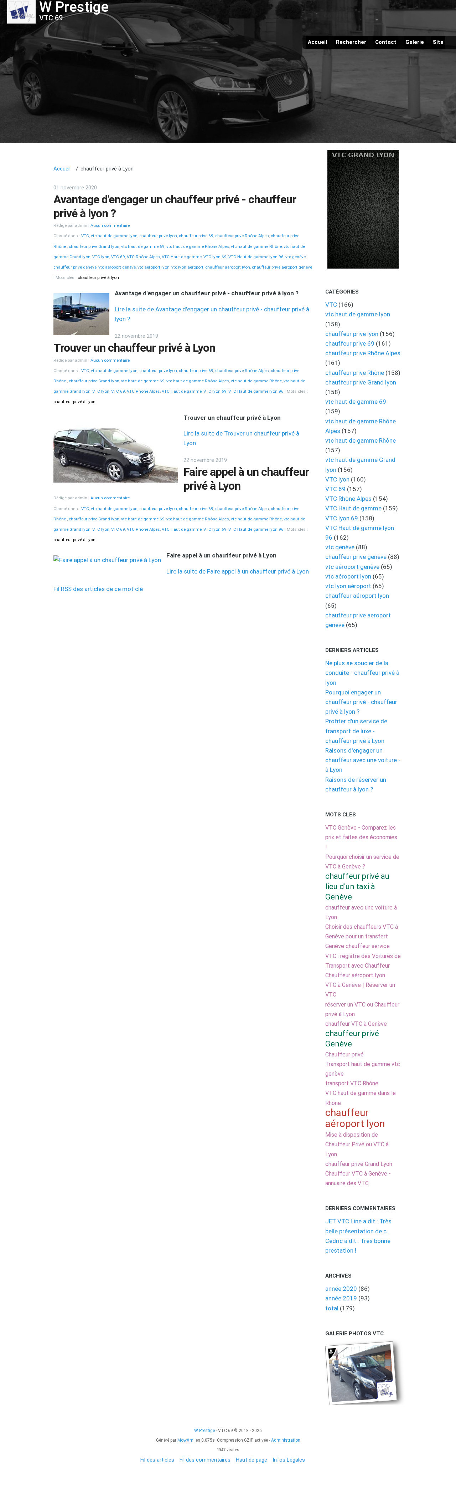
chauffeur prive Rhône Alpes (242, 235)
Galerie (414, 42)
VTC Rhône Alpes (143, 256)
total (332, 1308)
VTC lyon (100, 256)
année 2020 (341, 1288)
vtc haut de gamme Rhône (256, 246)
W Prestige (204, 1430)
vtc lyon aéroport (187, 267)
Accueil (317, 42)
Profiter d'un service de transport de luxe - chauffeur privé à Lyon (356, 731)
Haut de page (251, 1460)
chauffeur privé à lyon (98, 277)
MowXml (186, 1440)
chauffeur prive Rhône (355, 372)
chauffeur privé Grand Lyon (358, 1164)
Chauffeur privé (344, 1054)
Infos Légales (289, 1460)
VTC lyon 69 (215, 256)
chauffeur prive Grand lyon (94, 246)
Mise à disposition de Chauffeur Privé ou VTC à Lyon (357, 1144)
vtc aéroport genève (117, 267)
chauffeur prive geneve (75, 267)
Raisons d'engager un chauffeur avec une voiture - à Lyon (362, 760)
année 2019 (341, 1298)
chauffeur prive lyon (158, 235)
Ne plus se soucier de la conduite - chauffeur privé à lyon (362, 672)
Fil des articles (157, 1460)
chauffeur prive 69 (196, 235)
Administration (285, 1440)
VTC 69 (118, 256)
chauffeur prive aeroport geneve (282, 267)
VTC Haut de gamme (182, 256)
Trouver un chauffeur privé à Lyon (134, 348)
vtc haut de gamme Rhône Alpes (197, 246)
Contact (386, 42)
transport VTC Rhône (351, 1083)
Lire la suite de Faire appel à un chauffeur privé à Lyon (237, 571)
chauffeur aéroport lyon (227, 267)
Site (438, 42)
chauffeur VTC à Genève (356, 1023)
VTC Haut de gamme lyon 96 (256, 256)
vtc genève (295, 256)
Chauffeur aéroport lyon (355, 975)
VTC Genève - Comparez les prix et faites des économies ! (361, 837)
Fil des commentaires (205, 1460)
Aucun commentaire (110, 225)
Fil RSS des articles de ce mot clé (98, 588)
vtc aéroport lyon (154, 267)
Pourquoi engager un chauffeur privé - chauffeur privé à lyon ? (361, 702)
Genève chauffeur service (357, 946)
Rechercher (351, 42)
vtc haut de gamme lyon (114, 235)
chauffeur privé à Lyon (74, 401)
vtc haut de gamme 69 (143, 246)
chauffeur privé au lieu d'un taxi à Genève (357, 886)
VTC (85, 235)
